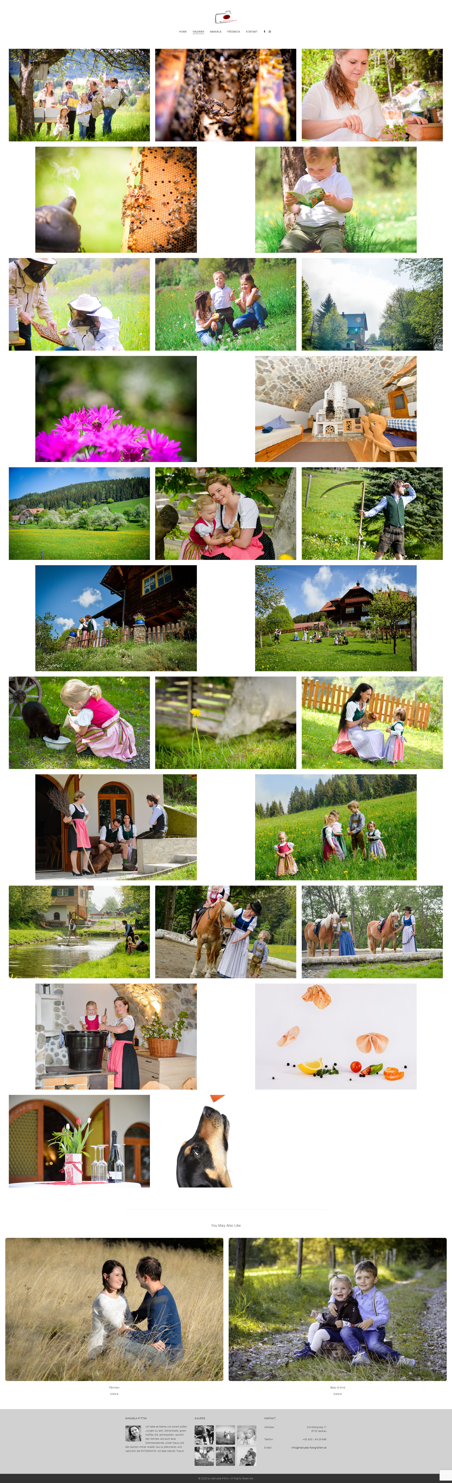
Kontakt (251, 31)
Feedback (233, 31)
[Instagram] (270, 31)
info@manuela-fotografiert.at (309, 1447)
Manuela (216, 31)
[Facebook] (264, 31)
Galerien (198, 31)
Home (183, 31)
